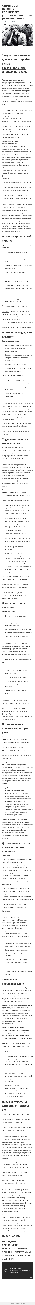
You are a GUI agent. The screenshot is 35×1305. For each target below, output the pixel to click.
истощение (7, 920)
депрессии (20, 862)
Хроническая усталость (10, 447)
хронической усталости (16, 83)
